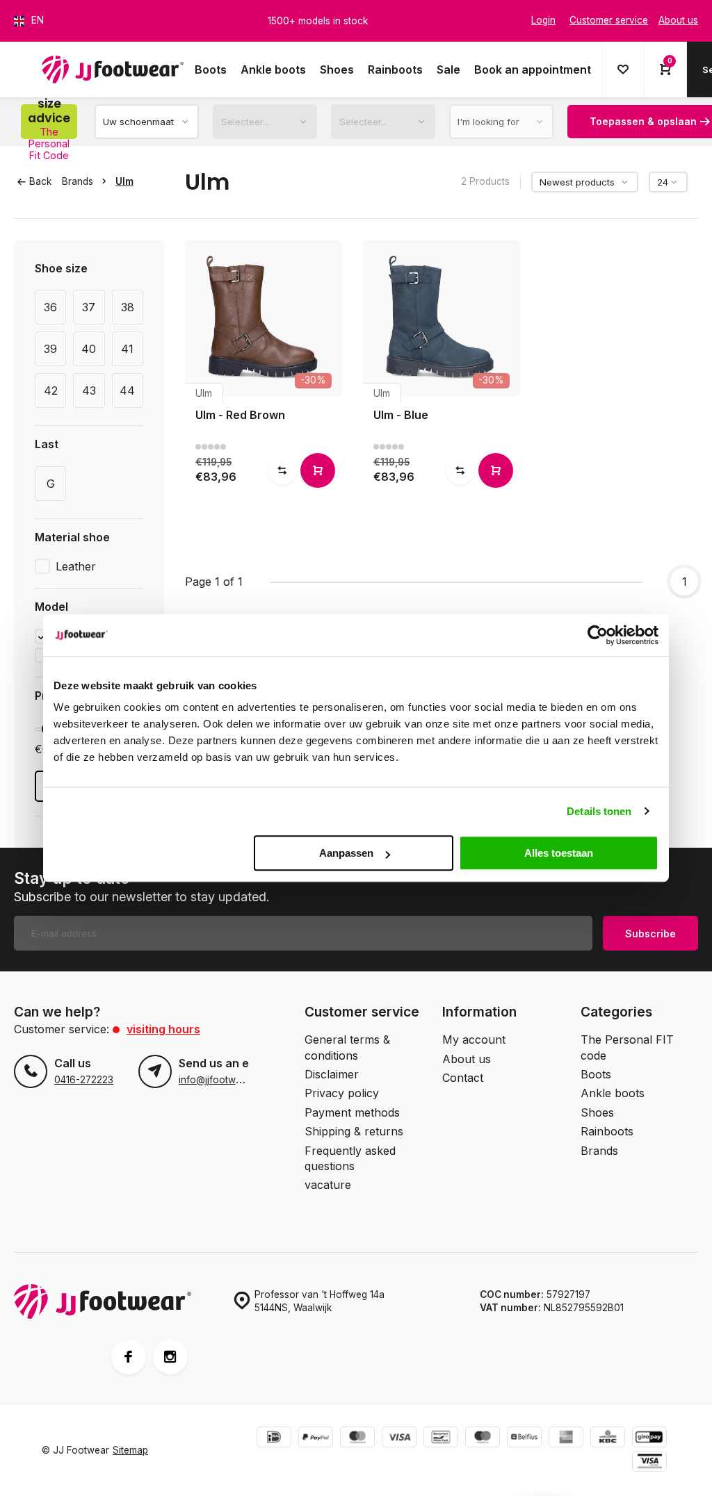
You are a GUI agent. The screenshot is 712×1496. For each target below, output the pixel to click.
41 (127, 349)
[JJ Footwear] (113, 69)
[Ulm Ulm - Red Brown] (263, 318)
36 (50, 307)
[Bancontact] (440, 1439)
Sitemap (130, 1450)
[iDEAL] (274, 1439)
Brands (77, 181)
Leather (76, 566)
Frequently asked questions (350, 1158)
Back (40, 181)
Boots (211, 69)
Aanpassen (346, 853)
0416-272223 (83, 1079)
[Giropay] (649, 1439)
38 (127, 307)
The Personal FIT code (627, 1047)
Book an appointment (532, 69)
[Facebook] (128, 1357)
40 (88, 349)
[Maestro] (482, 1439)
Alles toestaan (558, 853)
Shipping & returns (354, 1131)
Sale (448, 69)
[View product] (317, 470)
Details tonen (599, 811)
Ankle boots (273, 69)
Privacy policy (342, 1093)
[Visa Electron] (649, 1463)
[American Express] (566, 1439)
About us (466, 1059)
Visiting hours (163, 1029)
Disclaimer (332, 1074)
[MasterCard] (357, 1439)
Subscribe (650, 933)
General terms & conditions (347, 1047)
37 (88, 307)
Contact (462, 1078)
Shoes (337, 69)
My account (473, 1039)
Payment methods (352, 1112)
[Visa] (399, 1439)
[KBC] (607, 1439)
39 (50, 349)
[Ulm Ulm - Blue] (441, 318)
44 (127, 390)
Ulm (124, 181)
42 (51, 390)
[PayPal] (315, 1439)
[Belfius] (524, 1439)
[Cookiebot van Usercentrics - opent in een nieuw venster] (597, 635)
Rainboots (395, 69)
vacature (328, 1185)
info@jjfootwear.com (225, 1079)
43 (89, 390)
